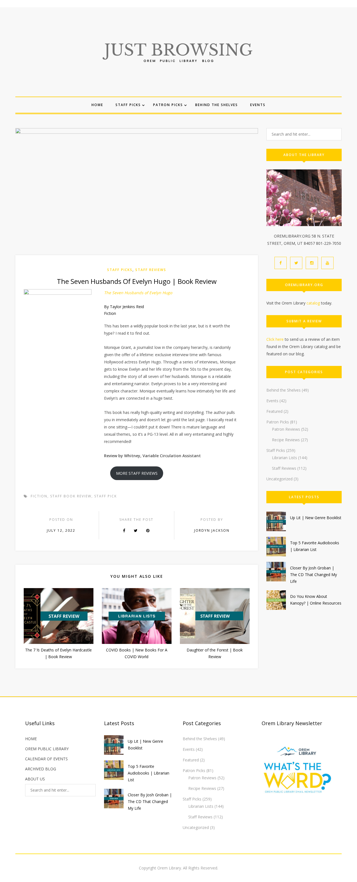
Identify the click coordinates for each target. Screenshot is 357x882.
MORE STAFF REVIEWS (137, 473)
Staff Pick (105, 496)
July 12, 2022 (61, 530)
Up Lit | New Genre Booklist (315, 517)
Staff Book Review (70, 496)
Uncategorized (279, 478)
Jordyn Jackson (212, 530)
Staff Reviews (150, 269)
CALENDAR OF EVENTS (46, 758)
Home (97, 104)
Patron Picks (168, 104)
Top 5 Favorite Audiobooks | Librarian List (148, 773)
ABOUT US (35, 779)
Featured (274, 411)
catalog (313, 303)
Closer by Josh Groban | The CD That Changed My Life (313, 574)
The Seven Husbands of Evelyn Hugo (138, 292)
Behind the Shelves (216, 104)
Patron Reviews (286, 429)
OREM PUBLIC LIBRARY (47, 748)
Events (258, 104)
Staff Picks (128, 104)
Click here (275, 339)
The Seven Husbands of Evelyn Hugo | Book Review (137, 281)
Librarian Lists (284, 457)
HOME (31, 738)
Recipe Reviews (286, 439)
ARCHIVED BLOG (40, 768)
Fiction (39, 496)
